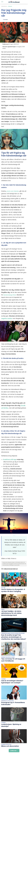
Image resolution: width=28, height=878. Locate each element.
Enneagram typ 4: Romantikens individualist (13, 703)
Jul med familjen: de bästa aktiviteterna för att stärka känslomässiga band (11, 613)
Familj (3, 609)
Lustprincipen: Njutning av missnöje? (11, 725)
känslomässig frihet (9, 295)
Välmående (4, 6)
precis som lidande (13, 191)
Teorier (3, 679)
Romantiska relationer (8, 657)
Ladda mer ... (14, 750)
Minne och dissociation (10, 746)
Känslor (10, 6)
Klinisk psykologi (6, 744)
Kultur (3, 587)
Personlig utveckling (7, 700)
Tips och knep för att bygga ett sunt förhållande (13, 660)
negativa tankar (6, 318)
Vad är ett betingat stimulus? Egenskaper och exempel (12, 682)
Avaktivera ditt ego (9, 459)
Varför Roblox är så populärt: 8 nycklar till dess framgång (13, 590)
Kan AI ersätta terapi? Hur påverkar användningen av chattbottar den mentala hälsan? (13, 637)
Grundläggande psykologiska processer (12, 633)
